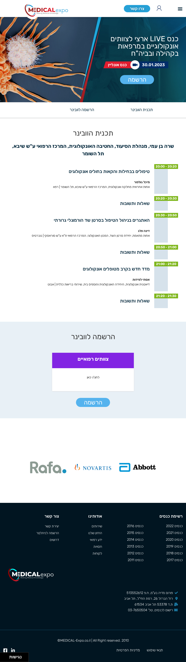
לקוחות (97, 553)
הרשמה (137, 79)
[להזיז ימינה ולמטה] (6, 658)
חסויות (97, 547)
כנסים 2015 (135, 533)
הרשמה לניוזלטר (47, 533)
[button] (180, 8)
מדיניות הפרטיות (128, 650)
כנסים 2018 (174, 553)
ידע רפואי (96, 540)
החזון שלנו (95, 533)
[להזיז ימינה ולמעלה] (6, 656)
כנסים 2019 (174, 546)
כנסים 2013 (135, 546)
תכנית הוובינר (141, 109)
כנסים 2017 (175, 560)
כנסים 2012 (135, 553)
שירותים (97, 526)
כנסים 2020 (174, 540)
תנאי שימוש (155, 650)
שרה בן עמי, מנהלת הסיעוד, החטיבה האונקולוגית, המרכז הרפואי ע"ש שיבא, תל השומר (92, 150)
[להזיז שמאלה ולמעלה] (3, 656)
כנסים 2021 (174, 533)
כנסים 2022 (174, 526)
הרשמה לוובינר (82, 109)
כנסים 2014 (135, 540)
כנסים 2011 (135, 560)
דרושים (54, 540)
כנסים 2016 (135, 526)
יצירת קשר (52, 526)
